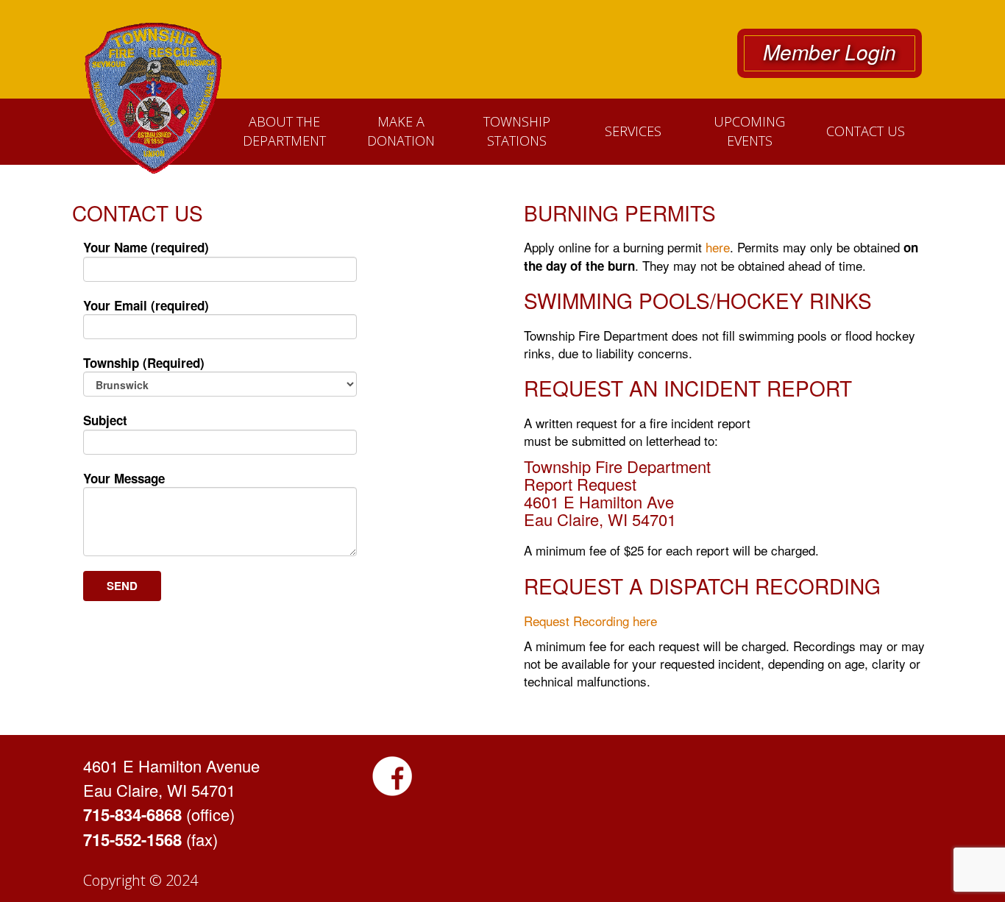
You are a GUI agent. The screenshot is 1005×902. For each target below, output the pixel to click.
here (718, 247)
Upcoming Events (749, 131)
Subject (105, 420)
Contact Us (865, 131)
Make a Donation (401, 131)
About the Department (284, 131)
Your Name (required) (146, 247)
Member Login (829, 51)
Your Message (124, 478)
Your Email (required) (146, 305)
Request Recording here (590, 620)
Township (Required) (144, 363)
